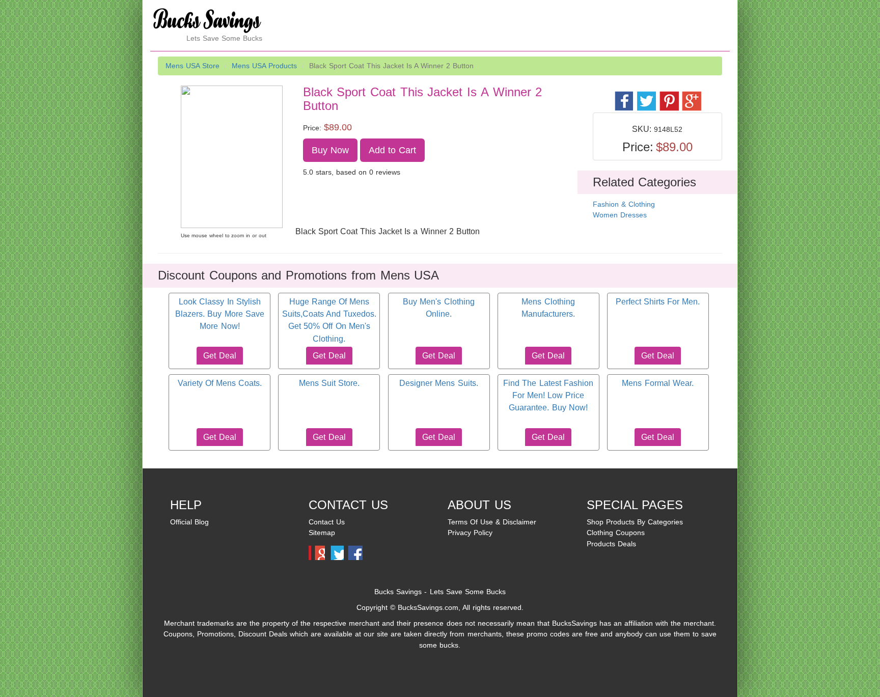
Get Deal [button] (219, 355)
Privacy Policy (470, 532)
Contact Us (327, 522)
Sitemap (322, 532)
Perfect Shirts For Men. (658, 301)
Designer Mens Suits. (438, 383)
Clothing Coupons (616, 532)
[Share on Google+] (691, 95)
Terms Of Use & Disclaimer (492, 522)
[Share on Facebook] (624, 95)
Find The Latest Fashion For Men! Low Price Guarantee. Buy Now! (548, 395)
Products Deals (611, 544)
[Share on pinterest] (668, 95)
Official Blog (189, 522)
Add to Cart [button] (393, 150)
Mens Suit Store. (329, 383)
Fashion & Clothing (624, 204)
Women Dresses (620, 215)
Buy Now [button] (330, 150)
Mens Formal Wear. (657, 383)
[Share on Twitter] (646, 95)
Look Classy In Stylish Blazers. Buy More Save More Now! (219, 314)
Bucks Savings (398, 592)
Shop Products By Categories (635, 522)
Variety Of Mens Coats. (220, 383)
